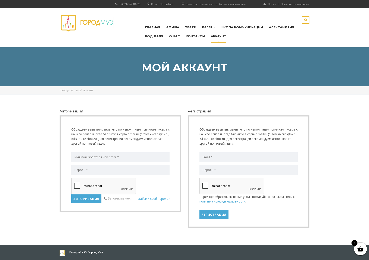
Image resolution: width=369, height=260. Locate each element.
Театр (190, 27)
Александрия (281, 27)
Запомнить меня (119, 198)
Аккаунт (218, 36)
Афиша (172, 27)
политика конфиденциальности (222, 201)
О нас (174, 36)
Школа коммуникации (242, 27)
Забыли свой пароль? (154, 199)
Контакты (195, 36)
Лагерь (208, 27)
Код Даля (154, 36)
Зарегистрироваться (295, 4)
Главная (152, 27)
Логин (272, 3)
